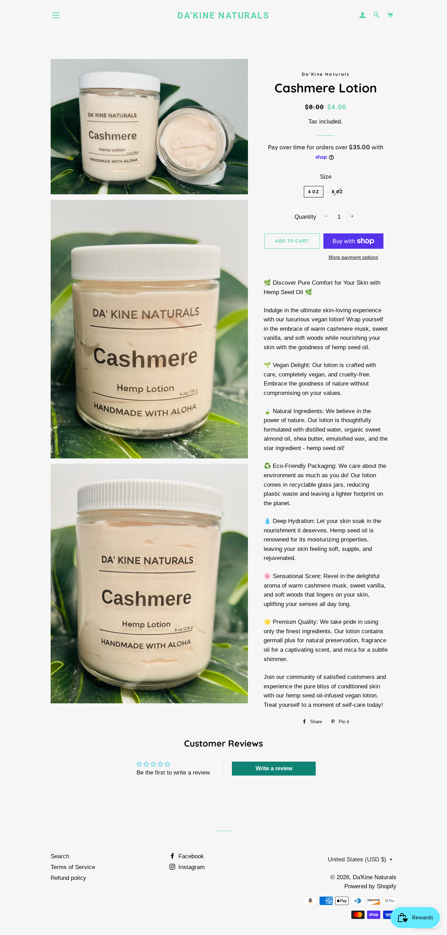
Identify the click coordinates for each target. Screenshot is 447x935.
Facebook (190, 856)
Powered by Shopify (370, 886)
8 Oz (337, 191)
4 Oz (313, 191)
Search (60, 856)
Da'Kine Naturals (223, 15)
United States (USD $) (357, 859)
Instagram (191, 867)
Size (325, 176)
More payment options (353, 257)
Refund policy (68, 878)
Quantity (305, 217)
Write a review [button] (274, 768)
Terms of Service (73, 867)
